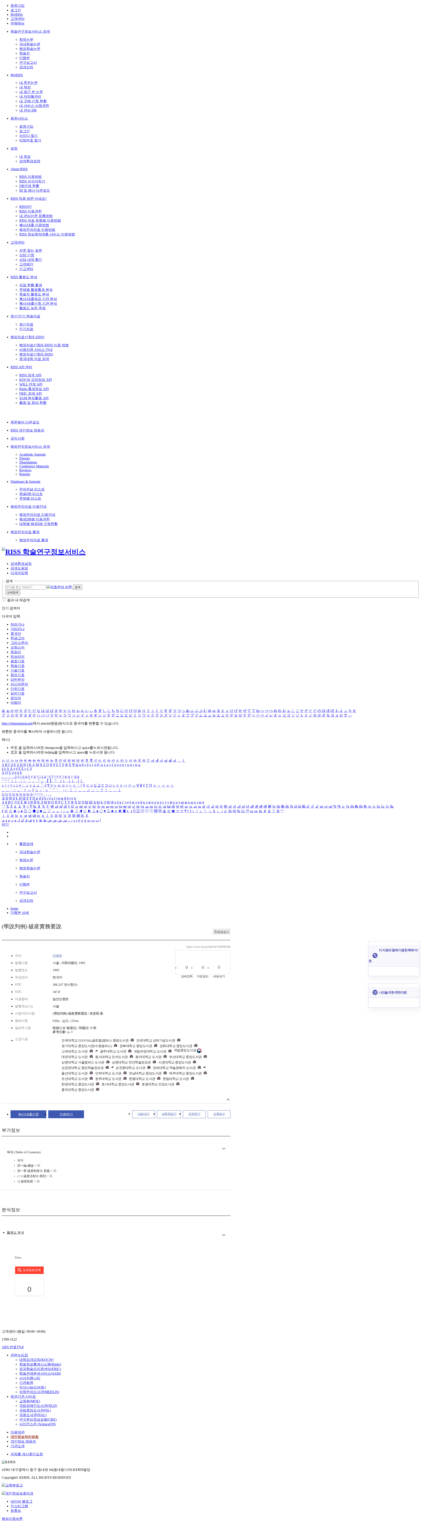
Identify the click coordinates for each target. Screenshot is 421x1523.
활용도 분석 (15, 1232)
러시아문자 (19, 684)
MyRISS (17, 14)
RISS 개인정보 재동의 (27, 430)
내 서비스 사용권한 (34, 106)
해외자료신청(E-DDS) (27, 337)
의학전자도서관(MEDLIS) (39, 1392)
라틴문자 (18, 679)
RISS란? (25, 207)
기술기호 (18, 670)
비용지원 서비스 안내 (36, 350)
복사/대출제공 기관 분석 (38, 299)
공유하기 (194, 1114)
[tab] (15, 1233)
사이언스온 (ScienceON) (37, 1424)
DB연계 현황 (29, 186)
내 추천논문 (28, 83)
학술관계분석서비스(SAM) (40, 1373)
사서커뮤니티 (29, 1378)
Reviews (25, 470)
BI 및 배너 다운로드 (34, 190)
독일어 (16, 652)
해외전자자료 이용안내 (28, 506)
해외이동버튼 (12, 1519)
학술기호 (18, 666)
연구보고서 (28, 62)
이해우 (57, 955)
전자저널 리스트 (32, 489)
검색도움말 (19, 568)
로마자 (16, 698)
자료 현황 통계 (30, 285)
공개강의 (26, 67)
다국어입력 (19, 573)
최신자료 (26, 324)
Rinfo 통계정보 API (34, 389)
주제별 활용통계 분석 (36, 290)
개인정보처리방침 (25, 1437)
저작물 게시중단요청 (27, 1454)
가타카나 (18, 629)
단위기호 (18, 689)
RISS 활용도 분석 (24, 277)
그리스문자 (19, 643)
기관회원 (26, 1383)
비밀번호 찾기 (30, 140)
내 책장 (25, 87)
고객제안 (26, 264)
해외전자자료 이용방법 (37, 230)
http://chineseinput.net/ (17, 723)
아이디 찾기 (28, 136)
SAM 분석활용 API (33, 398)
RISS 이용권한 (30, 211)
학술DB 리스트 (31, 494)
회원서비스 (19, 118)
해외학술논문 (29, 49)
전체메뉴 (18, 23)
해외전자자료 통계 (25, 532)
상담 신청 (26, 255)
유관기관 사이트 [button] (23, 1396)
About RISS (19, 169)
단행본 (24, 58)
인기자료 (26, 329)
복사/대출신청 (28, 1114)
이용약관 (18, 1432)
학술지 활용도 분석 (34, 294)
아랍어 (16, 702)
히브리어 (18, 656)
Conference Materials (34, 466)
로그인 (16, 10)
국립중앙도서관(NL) (35, 1410)
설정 (14, 148)
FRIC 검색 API (30, 393)
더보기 (223, 1149)
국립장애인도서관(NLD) (38, 1406)
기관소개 (18, 1446)
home (14, 908)
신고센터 (26, 269)
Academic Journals (32, 454)
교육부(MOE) (29, 1401)
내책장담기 (169, 1114)
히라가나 (18, 624)
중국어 (16, 633)
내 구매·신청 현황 (33, 101)
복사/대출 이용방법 (34, 225)
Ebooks (24, 458)
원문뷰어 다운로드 (25, 422)
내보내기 (144, 1114)
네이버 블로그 (21, 1501)
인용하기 (66, 1114)
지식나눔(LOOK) (32, 1387)
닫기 (5, 824)
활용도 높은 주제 (32, 308)
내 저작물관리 (30, 96)
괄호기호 (18, 661)
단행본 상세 (20, 913)
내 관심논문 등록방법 (36, 216)
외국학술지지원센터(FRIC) (40, 1369)
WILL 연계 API (30, 384)
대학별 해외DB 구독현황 (38, 524)
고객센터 (18, 19)
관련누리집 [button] (19, 1355)
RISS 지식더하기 (32, 181)
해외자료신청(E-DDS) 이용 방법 (44, 345)
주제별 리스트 (30, 498)
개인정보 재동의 (23, 1441)
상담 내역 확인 (30, 260)
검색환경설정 (29, 161)
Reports (24, 474)
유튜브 (16, 1510)
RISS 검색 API (30, 375)
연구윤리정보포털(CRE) (38, 1419)
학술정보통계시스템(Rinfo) (40, 1364)
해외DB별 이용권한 (34, 519)
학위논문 (26, 39)
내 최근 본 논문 (31, 92)
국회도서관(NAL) (32, 1415)
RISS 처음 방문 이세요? (29, 198)
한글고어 (18, 638)
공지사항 (18, 438)
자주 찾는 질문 (30, 250)
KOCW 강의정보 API (35, 380)
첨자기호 (18, 675)
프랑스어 (18, 647)
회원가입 (18, 5)
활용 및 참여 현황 (32, 403)
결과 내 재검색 (18, 600)
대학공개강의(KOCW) (36, 1360)
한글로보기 (221, 931)
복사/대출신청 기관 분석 (38, 303)
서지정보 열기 (228, 1099)
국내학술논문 (29, 44)
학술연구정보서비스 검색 (30, 31)
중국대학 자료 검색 (34, 359)
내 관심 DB (28, 110)
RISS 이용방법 (30, 177)
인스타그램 (19, 1506)
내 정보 (25, 156)
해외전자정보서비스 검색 (30, 446)
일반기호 (18, 693)
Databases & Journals (25, 481)
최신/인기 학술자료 (25, 316)
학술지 (24, 53)
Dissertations (28, 462)
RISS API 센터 (21, 367)
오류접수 (219, 1114)
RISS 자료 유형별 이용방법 (40, 220)
